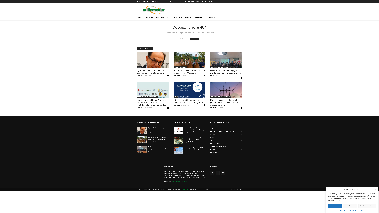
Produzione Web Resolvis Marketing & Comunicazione (198, 1)
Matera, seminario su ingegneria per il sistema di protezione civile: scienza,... (225, 73)
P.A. (168, 18)
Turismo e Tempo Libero (180, 67)
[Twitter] (223, 173)
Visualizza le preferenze (367, 206)
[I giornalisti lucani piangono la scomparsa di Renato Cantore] (153, 60)
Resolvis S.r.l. (185, 189)
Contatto (169, 1)
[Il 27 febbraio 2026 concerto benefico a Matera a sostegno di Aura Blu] (189, 90)
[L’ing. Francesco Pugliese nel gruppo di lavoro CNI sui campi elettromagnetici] (226, 90)
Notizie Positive (215, 143)
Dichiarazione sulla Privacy (356, 210)
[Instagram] (218, 173)
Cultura (159, 18)
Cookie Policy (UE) (177, 1)
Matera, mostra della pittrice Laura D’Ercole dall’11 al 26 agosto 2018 (194, 140)
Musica (176, 96)
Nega (350, 206)
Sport (186, 18)
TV (211, 140)
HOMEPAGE (194, 39)
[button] (375, 189)
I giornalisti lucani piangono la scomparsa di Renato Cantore (150, 71)
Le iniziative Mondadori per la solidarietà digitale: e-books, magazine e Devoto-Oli (194, 130)
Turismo (210, 18)
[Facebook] (212, 173)
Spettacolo (213, 152)
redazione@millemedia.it (179, 182)
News (140, 18)
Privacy (233, 189)
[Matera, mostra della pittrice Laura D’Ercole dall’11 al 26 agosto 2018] (178, 140)
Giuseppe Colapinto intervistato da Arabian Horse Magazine (189, 71)
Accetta (335, 206)
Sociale (177, 18)
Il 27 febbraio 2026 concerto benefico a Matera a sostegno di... (189, 101)
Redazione (140, 75)
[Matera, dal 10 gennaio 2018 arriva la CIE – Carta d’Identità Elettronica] (178, 150)
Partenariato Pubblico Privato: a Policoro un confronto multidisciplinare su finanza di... (151, 102)
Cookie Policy (342, 210)
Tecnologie (198, 18)
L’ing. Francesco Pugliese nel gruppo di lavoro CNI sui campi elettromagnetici (224, 102)
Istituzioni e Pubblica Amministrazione (221, 67)
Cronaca (148, 18)
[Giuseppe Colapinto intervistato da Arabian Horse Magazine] (189, 60)
